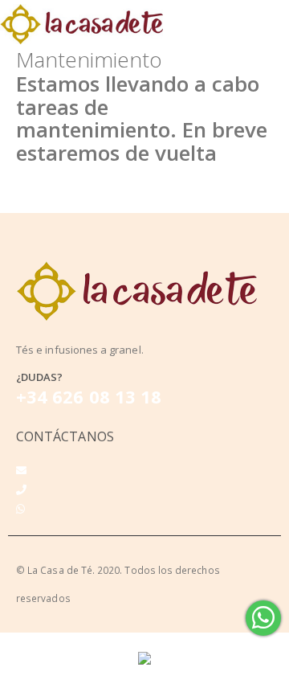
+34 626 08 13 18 (88, 396)
